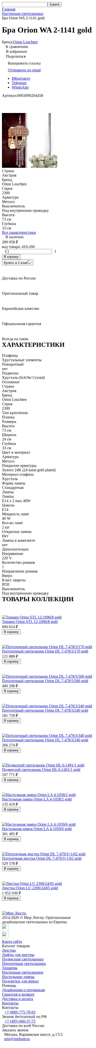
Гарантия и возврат (18, 994)
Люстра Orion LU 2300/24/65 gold (30, 888)
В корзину (11, 257)
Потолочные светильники (24, 963)
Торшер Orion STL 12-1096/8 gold (30, 622)
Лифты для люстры (18, 955)
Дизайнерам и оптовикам (23, 990)
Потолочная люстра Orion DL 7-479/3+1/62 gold (41, 858)
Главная (8, 9)
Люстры (9, 950)
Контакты (10, 1003)
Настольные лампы (18, 977)
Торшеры (9, 968)
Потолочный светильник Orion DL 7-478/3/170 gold (45, 651)
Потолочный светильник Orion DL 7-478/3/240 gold (45, 710)
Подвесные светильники (23, 959)
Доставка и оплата (17, 999)
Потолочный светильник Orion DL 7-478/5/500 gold (45, 681)
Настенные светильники (22, 13)
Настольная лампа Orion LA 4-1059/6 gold (37, 829)
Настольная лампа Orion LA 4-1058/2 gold (37, 799)
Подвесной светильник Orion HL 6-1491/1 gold (41, 769)
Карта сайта (12, 941)
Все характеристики (19, 232)
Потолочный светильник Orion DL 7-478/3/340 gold (45, 740)
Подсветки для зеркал (20, 981)
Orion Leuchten (25, 42)
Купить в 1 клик (15, 263)
